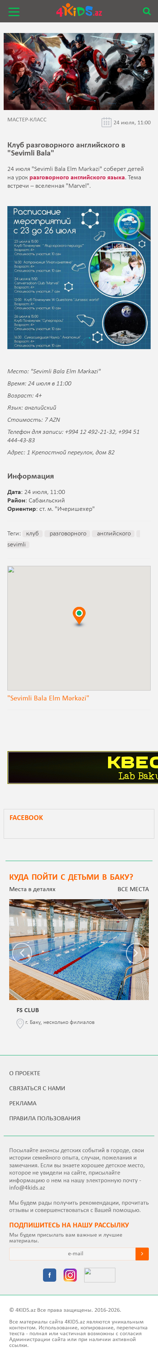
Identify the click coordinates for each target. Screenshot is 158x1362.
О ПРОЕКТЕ (24, 1073)
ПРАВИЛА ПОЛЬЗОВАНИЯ (44, 1118)
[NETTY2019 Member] (99, 1276)
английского (113, 533)
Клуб (32, 533)
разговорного (67, 533)
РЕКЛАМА (22, 1103)
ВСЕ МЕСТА (133, 889)
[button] (79, 617)
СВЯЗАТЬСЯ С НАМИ (37, 1088)
